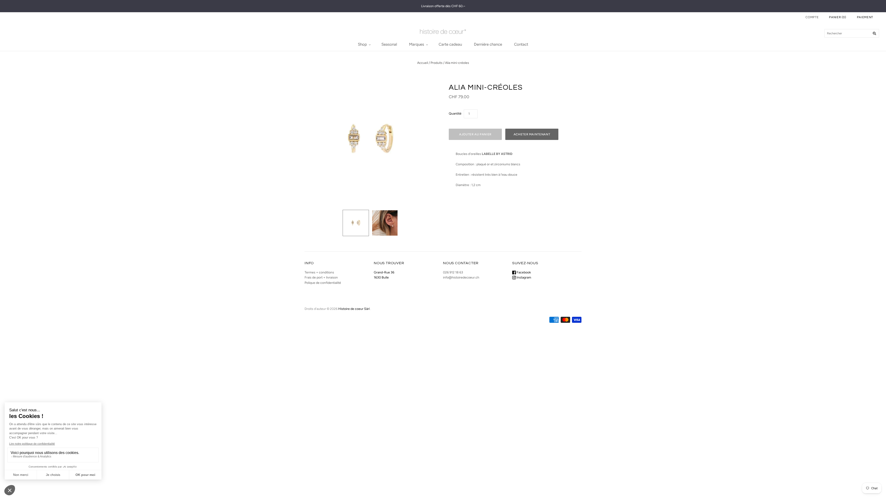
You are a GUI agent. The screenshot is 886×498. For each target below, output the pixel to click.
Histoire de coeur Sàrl (354, 309)
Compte (812, 17)
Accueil (422, 63)
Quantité (455, 114)
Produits (437, 63)
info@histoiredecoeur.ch (461, 277)
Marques (416, 44)
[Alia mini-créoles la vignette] (356, 223)
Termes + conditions (319, 272)
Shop (362, 44)
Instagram (523, 277)
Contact (521, 44)
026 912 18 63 (453, 272)
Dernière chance (488, 44)
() (837, 17)
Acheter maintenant (532, 134)
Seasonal (389, 44)
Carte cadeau (450, 44)
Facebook (523, 272)
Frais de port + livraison (321, 277)
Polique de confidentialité (323, 283)
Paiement (865, 17)
